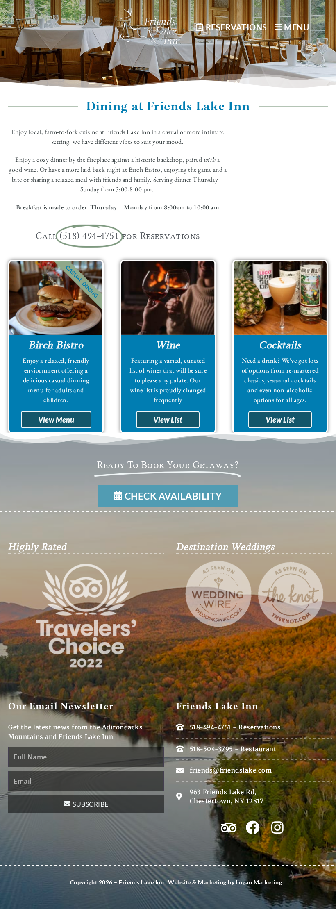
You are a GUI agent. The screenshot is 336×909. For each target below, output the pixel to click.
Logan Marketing (259, 882)
